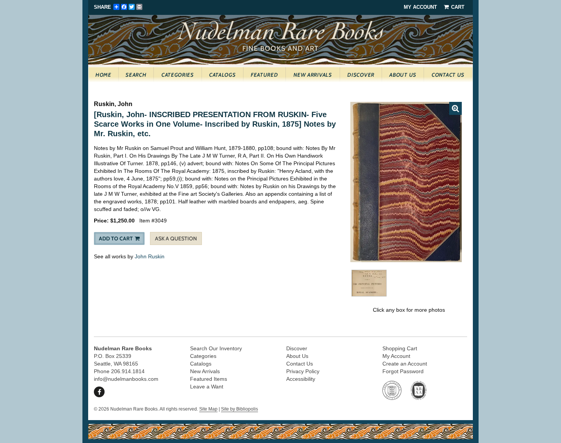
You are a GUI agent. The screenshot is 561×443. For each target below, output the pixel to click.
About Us (297, 356)
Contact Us (448, 74)
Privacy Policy (302, 371)
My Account (420, 7)
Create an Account (404, 364)
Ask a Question (176, 238)
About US (402, 74)
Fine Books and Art (281, 34)
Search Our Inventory (216, 348)
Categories (177, 74)
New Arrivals (312, 74)
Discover (360, 74)
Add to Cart (116, 238)
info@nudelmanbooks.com (126, 379)
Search (136, 74)
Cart (457, 7)
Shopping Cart (399, 348)
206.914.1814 (128, 371)
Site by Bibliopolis (239, 409)
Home (103, 74)
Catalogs (222, 74)
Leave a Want (206, 386)
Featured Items (208, 379)
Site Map (208, 409)
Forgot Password (403, 371)
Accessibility (300, 379)
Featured (264, 74)
